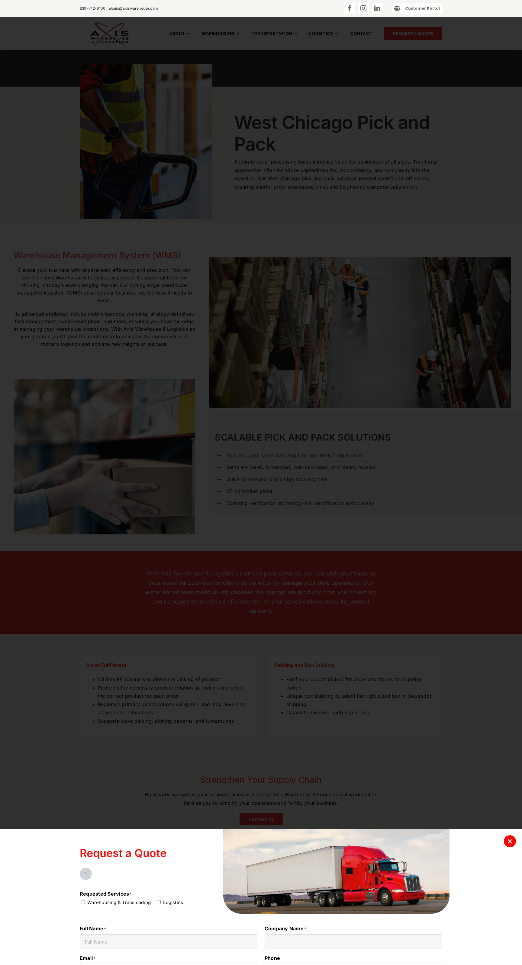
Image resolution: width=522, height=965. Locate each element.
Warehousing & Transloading (119, 902)
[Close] (510, 841)
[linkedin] (377, 8)
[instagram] (363, 8)
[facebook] (349, 8)
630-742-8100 (92, 8)
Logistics (173, 902)
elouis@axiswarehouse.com (133, 8)
